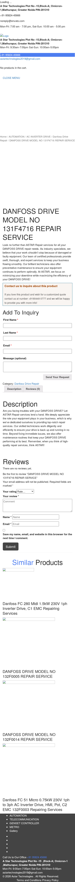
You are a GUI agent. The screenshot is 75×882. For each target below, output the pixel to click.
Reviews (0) (33, 389)
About (6, 91)
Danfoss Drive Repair (26, 383)
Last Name (10, 332)
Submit (11, 546)
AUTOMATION (11, 112)
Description (14, 389)
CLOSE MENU (11, 78)
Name (7, 517)
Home (6, 84)
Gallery (14, 831)
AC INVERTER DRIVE (39, 136)
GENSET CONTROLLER (17, 105)
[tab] (14, 389)
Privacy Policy (50, 880)
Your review (11, 496)
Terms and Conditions (29, 880)
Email (7, 345)
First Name (10, 320)
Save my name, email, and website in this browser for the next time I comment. (37, 536)
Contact (7, 126)
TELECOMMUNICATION (17, 98)
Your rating (9, 491)
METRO (7, 119)
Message (14, 358)
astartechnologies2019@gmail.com (20, 58)
